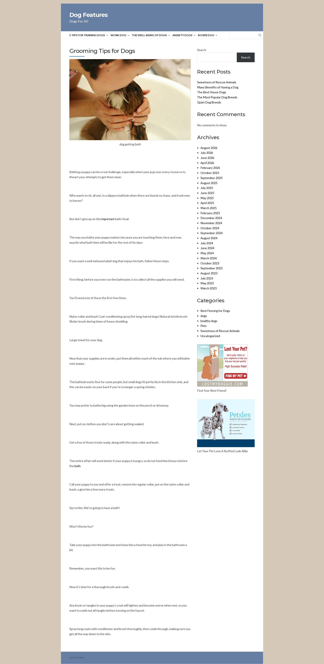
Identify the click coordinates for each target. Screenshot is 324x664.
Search (201, 50)
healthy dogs (208, 321)
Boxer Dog (206, 35)
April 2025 (207, 203)
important (108, 219)
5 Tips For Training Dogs (87, 35)
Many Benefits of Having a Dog (217, 87)
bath (77, 466)
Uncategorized (210, 336)
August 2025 (208, 183)
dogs (203, 316)
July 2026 (206, 153)
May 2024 (207, 253)
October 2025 (209, 173)
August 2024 (208, 238)
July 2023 (206, 278)
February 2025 (210, 213)
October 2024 (209, 228)
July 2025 (206, 188)
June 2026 (207, 158)
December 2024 (211, 218)
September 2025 (211, 178)
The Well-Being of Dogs (149, 35)
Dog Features (88, 15)
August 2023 (208, 273)
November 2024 (211, 223)
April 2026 (207, 163)
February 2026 (210, 168)
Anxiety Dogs (182, 35)
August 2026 (208, 148)
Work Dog (118, 35)
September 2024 (211, 233)
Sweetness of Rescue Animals (216, 82)
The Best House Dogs (211, 92)
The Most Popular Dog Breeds (217, 97)
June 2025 (207, 193)
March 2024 (208, 258)
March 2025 (208, 208)
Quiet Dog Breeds (209, 102)
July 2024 (206, 243)
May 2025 (207, 198)
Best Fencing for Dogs (215, 311)
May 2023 (207, 283)
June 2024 (207, 248)
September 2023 (211, 268)
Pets (203, 326)
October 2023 (209, 263)
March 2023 (208, 288)
